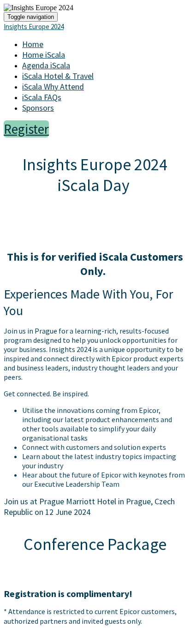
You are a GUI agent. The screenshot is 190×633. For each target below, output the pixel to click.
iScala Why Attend (53, 86)
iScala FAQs (41, 97)
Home (32, 44)
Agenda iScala (46, 65)
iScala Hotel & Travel (58, 76)
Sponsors (38, 107)
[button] (26, 128)
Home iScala (43, 54)
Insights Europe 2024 (34, 26)
